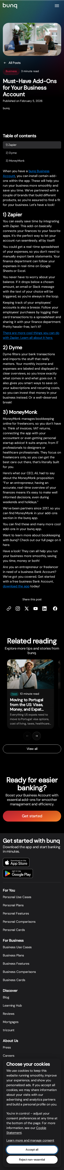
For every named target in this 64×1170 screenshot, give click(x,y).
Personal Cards (14, 930)
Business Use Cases (17, 947)
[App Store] (16, 862)
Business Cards (14, 980)
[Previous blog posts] (27, 735)
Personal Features (16, 913)
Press (7, 1047)
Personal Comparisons (19, 922)
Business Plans (13, 955)
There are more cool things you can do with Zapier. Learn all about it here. (31, 335)
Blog (6, 997)
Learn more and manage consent (30, 1140)
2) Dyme (11, 153)
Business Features (16, 963)
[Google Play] (18, 873)
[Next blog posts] (36, 735)
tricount (8, 1030)
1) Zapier (11, 145)
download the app (16, 586)
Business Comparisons (19, 972)
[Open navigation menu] (57, 5)
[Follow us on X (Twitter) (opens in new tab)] (27, 609)
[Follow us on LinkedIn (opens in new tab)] (44, 609)
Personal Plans (13, 905)
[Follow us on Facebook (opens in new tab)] (55, 609)
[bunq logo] (10, 6)
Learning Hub (12, 1005)
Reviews (8, 1014)
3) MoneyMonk (15, 161)
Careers (8, 1055)
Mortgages (10, 1022)
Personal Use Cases (17, 897)
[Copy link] (9, 609)
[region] (32, 694)
